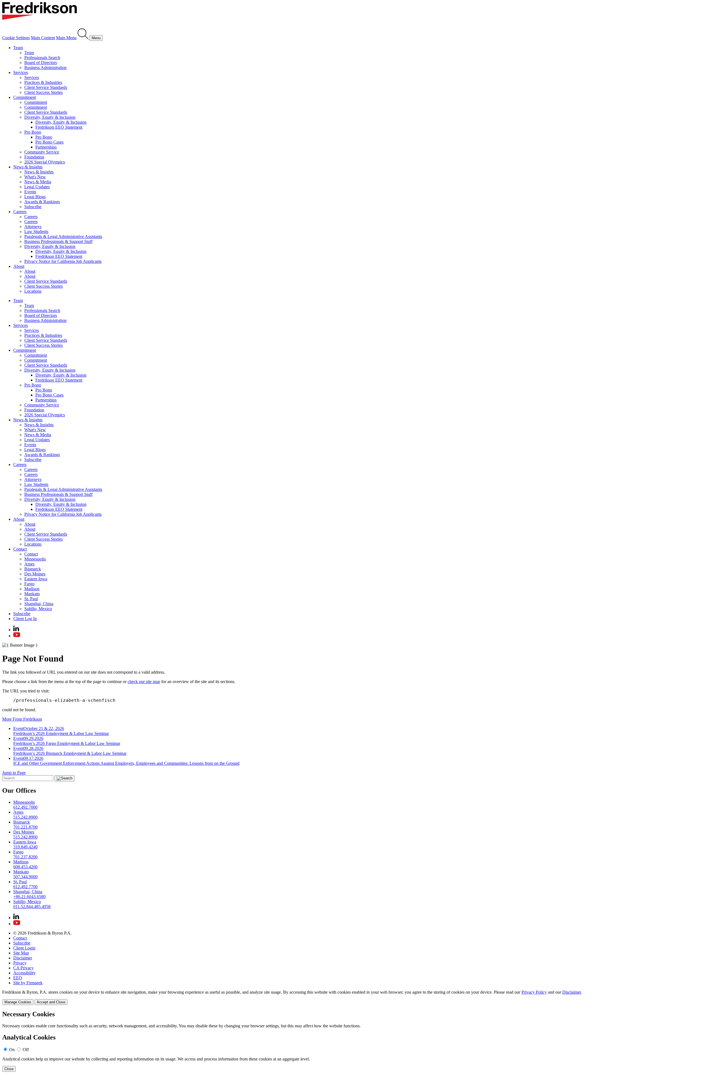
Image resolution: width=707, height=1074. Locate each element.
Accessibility (24, 972)
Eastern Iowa (35, 578)
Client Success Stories (43, 92)
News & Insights (28, 167)
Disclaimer (22, 958)
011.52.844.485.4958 (32, 906)
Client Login (24, 948)
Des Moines (34, 574)
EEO (17, 977)
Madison (31, 588)
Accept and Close (51, 1002)
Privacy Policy (534, 992)
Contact (20, 549)
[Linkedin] (16, 629)
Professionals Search (42, 57)
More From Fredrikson (22, 719)
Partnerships (46, 147)
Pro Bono (32, 132)
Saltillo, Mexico (38, 608)
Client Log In (25, 618)
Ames (29, 564)
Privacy (20, 963)
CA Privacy (23, 967)
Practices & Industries (43, 82)
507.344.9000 (25, 876)
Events (30, 191)
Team (18, 47)
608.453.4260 (25, 866)
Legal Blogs (35, 196)
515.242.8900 (25, 817)
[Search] (83, 37)
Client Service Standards (45, 87)
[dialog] (353, 997)
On (12, 1049)
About (18, 266)
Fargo (29, 583)
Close (9, 1069)
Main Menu (66, 37)
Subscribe (32, 206)
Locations (32, 291)
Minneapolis (35, 559)
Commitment (24, 97)
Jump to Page (14, 772)
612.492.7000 (25, 807)
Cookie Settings (16, 37)
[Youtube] (16, 635)
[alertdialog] (353, 1041)
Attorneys (32, 226)
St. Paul (31, 598)
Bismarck (32, 569)
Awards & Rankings (42, 201)
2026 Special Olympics (44, 162)
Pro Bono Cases (49, 142)
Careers (20, 211)
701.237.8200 (25, 857)
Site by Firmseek (28, 982)
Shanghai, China (38, 603)
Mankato (32, 593)
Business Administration (45, 67)
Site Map (21, 953)
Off (26, 1049)
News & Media (37, 181)
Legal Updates (37, 186)
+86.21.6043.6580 (29, 896)
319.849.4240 (25, 847)
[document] (353, 1041)
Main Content (43, 37)
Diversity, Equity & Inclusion (49, 117)
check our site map (144, 681)
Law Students (36, 231)
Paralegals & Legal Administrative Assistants (63, 236)
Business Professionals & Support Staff (58, 241)
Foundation (34, 157)
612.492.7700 (25, 886)
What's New (35, 176)
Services (20, 72)
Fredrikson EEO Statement (58, 127)
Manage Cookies (17, 1002)
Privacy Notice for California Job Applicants (63, 261)
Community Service (41, 152)
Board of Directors (40, 62)
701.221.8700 (25, 827)
